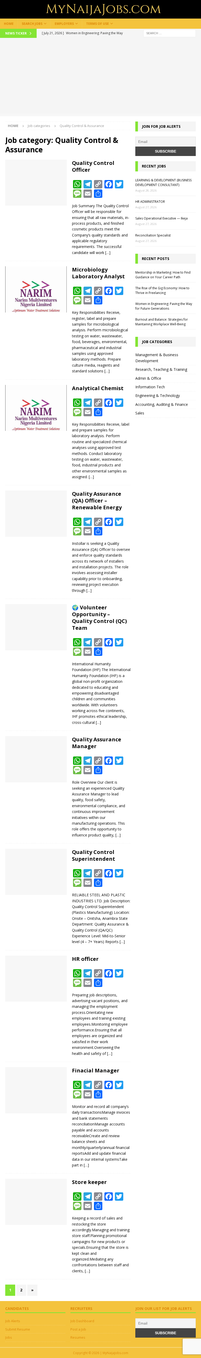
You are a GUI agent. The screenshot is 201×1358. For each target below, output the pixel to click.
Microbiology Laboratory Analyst (98, 273)
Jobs (8, 1337)
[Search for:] (169, 32)
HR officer (85, 958)
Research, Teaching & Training (161, 369)
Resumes (77, 1337)
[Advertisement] (100, 77)
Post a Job (78, 1329)
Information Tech (150, 386)
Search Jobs (32, 23)
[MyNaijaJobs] (100, 15)
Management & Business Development (156, 357)
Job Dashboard (82, 1321)
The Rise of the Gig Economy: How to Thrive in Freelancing (162, 290)
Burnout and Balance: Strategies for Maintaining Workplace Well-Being (161, 321)
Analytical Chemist (98, 388)
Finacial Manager (95, 1070)
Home (9, 23)
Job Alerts (12, 1321)
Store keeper (89, 1182)
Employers (64, 23)
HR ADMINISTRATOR (150, 201)
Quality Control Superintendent (93, 855)
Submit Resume (17, 1329)
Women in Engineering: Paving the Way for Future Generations (163, 306)
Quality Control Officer (93, 166)
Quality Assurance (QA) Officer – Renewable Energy (97, 500)
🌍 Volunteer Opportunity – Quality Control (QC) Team (99, 617)
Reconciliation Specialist (153, 235)
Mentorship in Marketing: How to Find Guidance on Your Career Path (163, 274)
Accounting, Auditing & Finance (161, 404)
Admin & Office (148, 378)
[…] (107, 252)
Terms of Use (97, 23)
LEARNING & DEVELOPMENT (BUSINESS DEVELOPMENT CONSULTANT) (163, 182)
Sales (139, 413)
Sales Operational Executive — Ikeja (161, 218)
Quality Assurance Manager (96, 743)
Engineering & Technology (157, 395)
